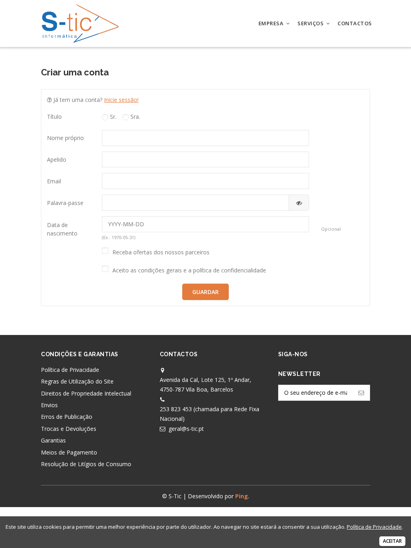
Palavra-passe (65, 203)
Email (54, 181)
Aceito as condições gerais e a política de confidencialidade (189, 270)
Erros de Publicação (66, 416)
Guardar (205, 292)
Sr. (112, 116)
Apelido (56, 159)
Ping (241, 496)
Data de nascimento (62, 229)
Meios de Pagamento (69, 452)
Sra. (134, 116)
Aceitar (392, 541)
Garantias (53, 440)
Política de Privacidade (70, 369)
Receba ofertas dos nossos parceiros (161, 252)
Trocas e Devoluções (68, 428)
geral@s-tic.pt (186, 428)
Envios (49, 405)
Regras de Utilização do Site (77, 381)
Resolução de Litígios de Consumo (86, 464)
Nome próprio (65, 138)
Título (54, 116)
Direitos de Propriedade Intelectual (86, 393)
